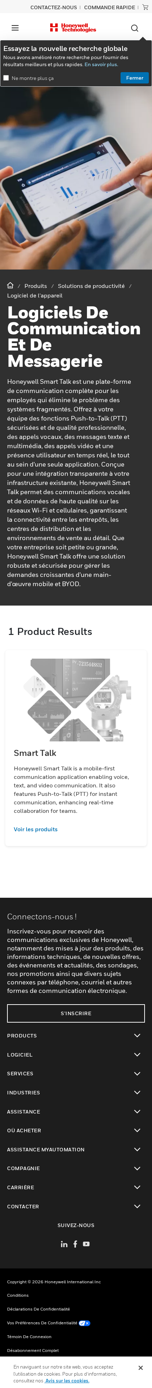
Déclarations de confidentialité (38, 1309)
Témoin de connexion (29, 1336)
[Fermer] (140, 1368)
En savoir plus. (101, 64)
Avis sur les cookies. (67, 1380)
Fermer (134, 78)
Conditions (18, 1295)
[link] (76, 829)
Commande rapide (109, 7)
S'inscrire (76, 1013)
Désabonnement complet (33, 1350)
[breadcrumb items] (11, 285)
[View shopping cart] (145, 7)
